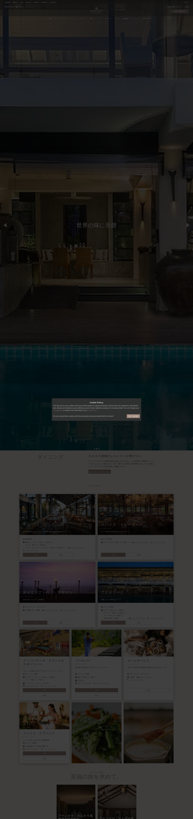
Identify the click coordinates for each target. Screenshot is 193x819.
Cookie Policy (92, 410)
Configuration (58, 410)
